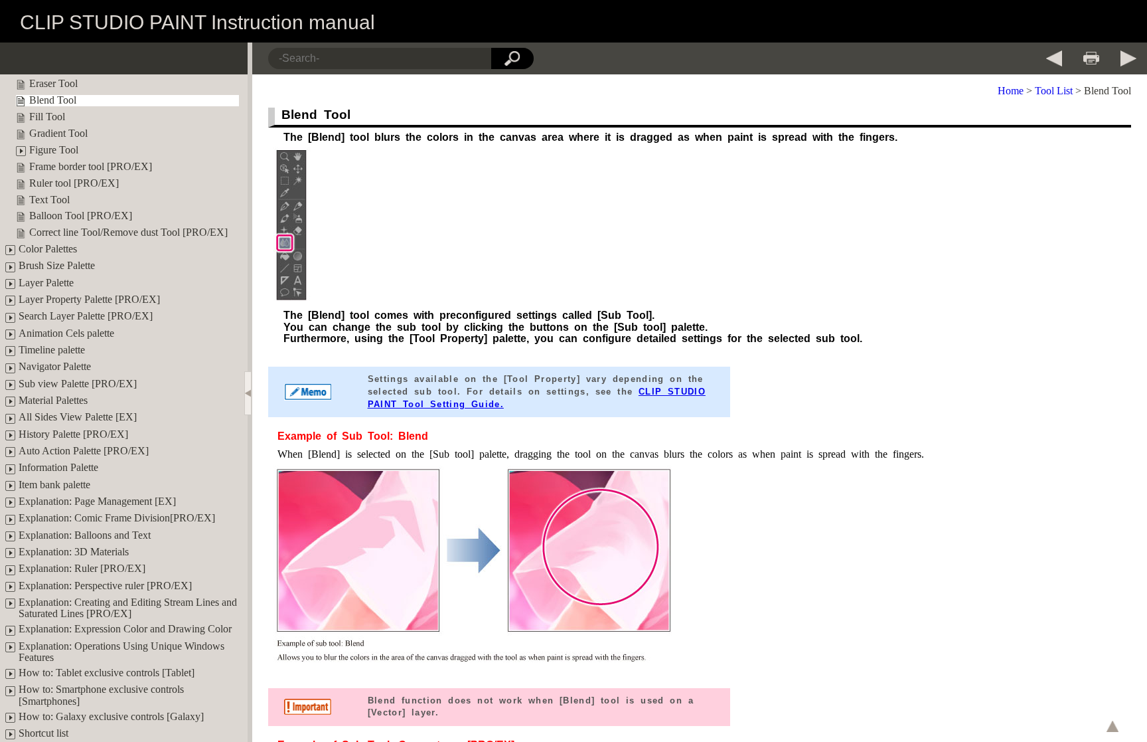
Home (1011, 90)
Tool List (1054, 90)
